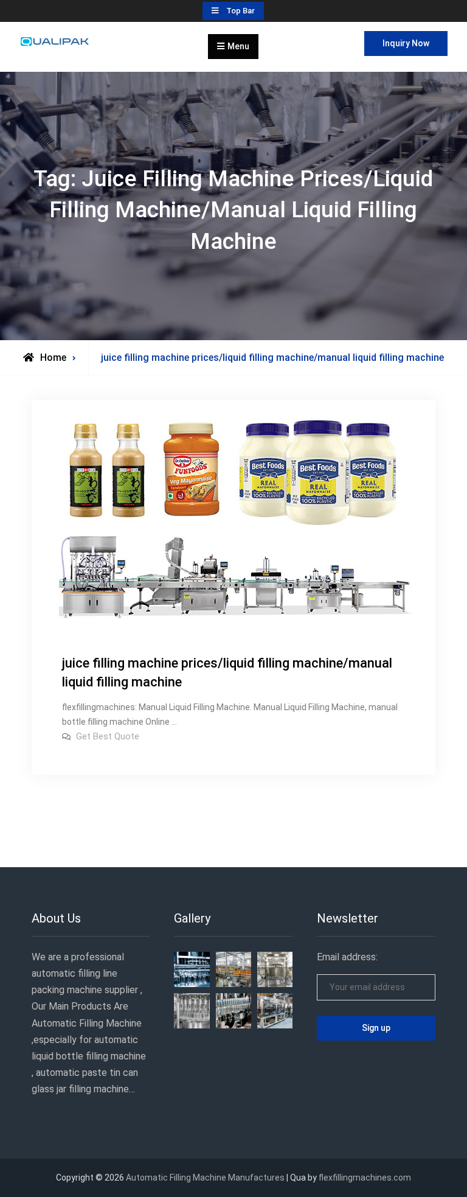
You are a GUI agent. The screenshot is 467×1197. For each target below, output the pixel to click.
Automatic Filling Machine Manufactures (205, 1177)
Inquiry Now (405, 43)
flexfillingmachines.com (365, 1177)
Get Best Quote (107, 736)
